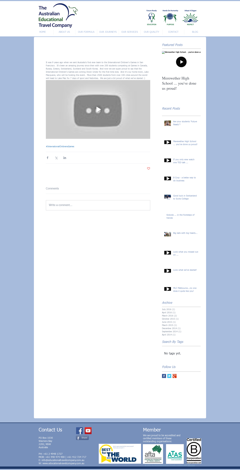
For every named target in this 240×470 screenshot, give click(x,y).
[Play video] (98, 109)
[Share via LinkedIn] (64, 157)
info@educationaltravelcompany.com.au (63, 460)
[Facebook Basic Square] (164, 376)
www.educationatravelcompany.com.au (63, 463)
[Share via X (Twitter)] (56, 157)
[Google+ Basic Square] (175, 376)
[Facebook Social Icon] (79, 430)
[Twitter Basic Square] (169, 376)
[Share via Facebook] (47, 157)
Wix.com (191, 465)
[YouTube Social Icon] (88, 430)
